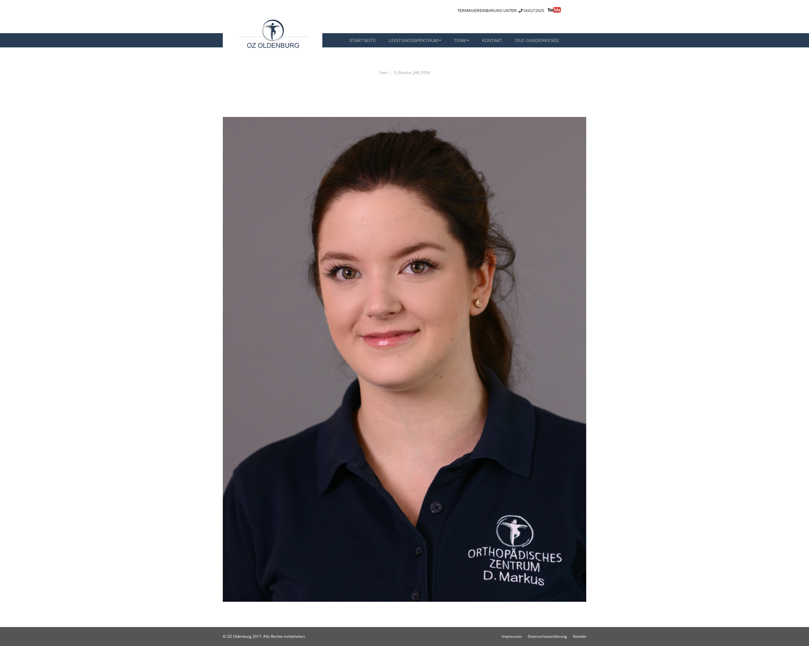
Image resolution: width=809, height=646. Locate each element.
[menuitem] (336, 40)
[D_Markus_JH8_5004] (404, 359)
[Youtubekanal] (552, 11)
